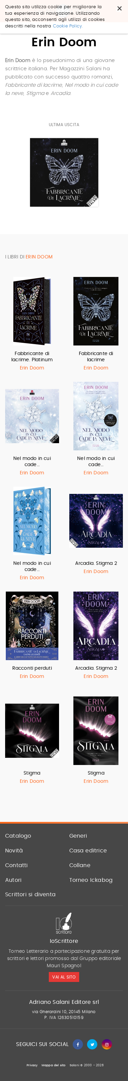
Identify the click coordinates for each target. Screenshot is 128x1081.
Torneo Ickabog (91, 880)
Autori (13, 880)
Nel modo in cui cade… (32, 461)
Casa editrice (88, 850)
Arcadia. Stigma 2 (96, 563)
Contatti (16, 865)
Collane (79, 865)
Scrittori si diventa (30, 894)
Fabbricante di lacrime (96, 356)
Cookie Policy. (68, 26)
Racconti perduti (32, 668)
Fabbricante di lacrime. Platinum (32, 356)
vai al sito (63, 977)
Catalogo (18, 836)
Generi (78, 836)
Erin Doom (32, 368)
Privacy (32, 1065)
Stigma (32, 773)
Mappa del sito (54, 1065)
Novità (14, 850)
